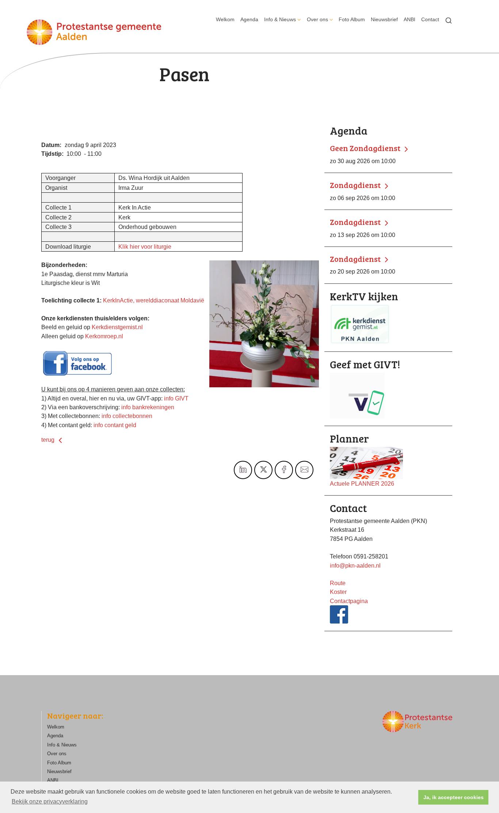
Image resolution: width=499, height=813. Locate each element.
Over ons (317, 19)
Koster (338, 591)
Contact (430, 19)
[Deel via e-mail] (304, 470)
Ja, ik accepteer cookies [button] (453, 797)
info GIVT (176, 398)
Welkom (225, 19)
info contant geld (115, 425)
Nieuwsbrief (384, 19)
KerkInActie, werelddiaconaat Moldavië (153, 300)
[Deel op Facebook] (284, 470)
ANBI (409, 19)
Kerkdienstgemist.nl (117, 327)
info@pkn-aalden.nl (355, 565)
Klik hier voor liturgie (144, 246)
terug (48, 439)
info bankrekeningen (147, 407)
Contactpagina (349, 601)
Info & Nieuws (280, 19)
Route (338, 583)
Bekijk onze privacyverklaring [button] (50, 801)
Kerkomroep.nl (104, 336)
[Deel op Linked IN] (243, 470)
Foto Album (352, 19)
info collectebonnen (127, 416)
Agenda (249, 19)
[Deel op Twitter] (263, 470)
